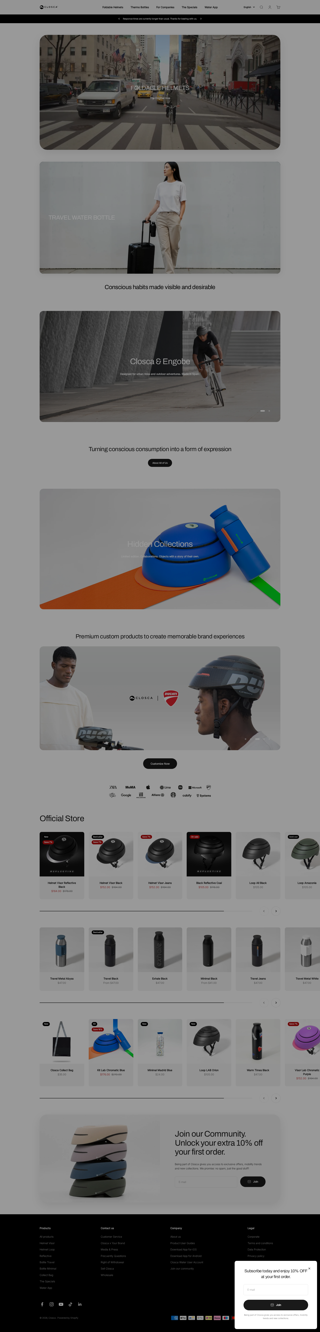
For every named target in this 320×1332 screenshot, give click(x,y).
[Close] (309, 1268)
